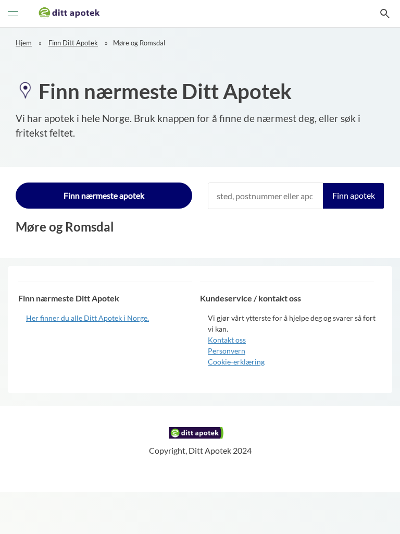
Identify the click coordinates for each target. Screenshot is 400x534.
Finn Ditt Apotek (73, 43)
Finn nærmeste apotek (104, 195)
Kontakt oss (227, 339)
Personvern (226, 350)
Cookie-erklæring (236, 361)
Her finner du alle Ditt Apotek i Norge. (87, 317)
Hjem (24, 43)
